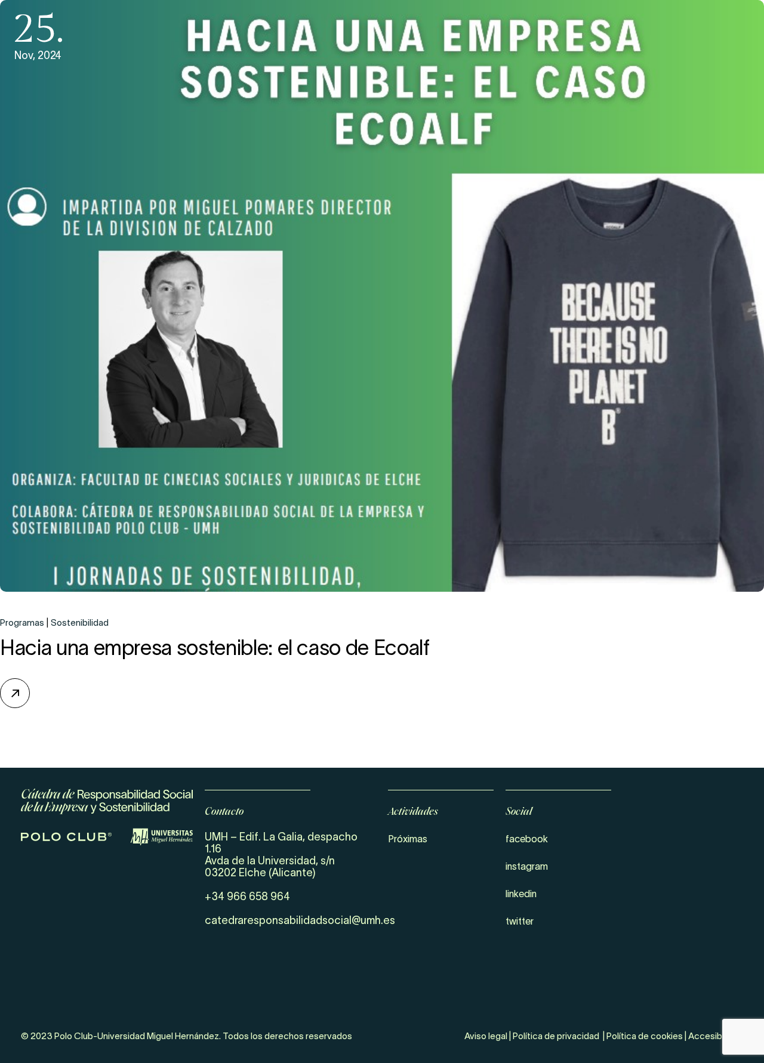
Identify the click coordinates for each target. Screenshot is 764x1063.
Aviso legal (485, 1036)
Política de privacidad (556, 1036)
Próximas (407, 838)
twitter (520, 921)
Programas (22, 622)
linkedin (521, 893)
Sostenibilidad (80, 622)
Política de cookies (644, 1036)
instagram (527, 866)
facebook (527, 838)
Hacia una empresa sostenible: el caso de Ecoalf (215, 647)
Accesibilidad (715, 1036)
